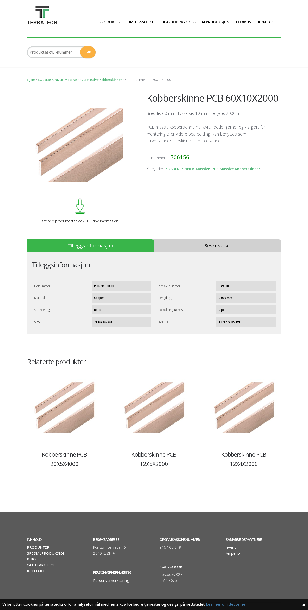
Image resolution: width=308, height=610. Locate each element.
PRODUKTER (110, 21)
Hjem (31, 79)
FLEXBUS (243, 21)
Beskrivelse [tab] (217, 245)
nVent (231, 547)
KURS (32, 559)
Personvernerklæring (111, 580)
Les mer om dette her (226, 604)
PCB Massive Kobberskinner (101, 79)
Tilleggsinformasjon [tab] (90, 245)
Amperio (233, 553)
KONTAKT (266, 21)
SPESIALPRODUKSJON (46, 553)
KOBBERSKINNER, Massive (57, 79)
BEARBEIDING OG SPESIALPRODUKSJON (195, 21)
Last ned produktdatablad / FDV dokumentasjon (79, 221)
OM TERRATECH (141, 21)
